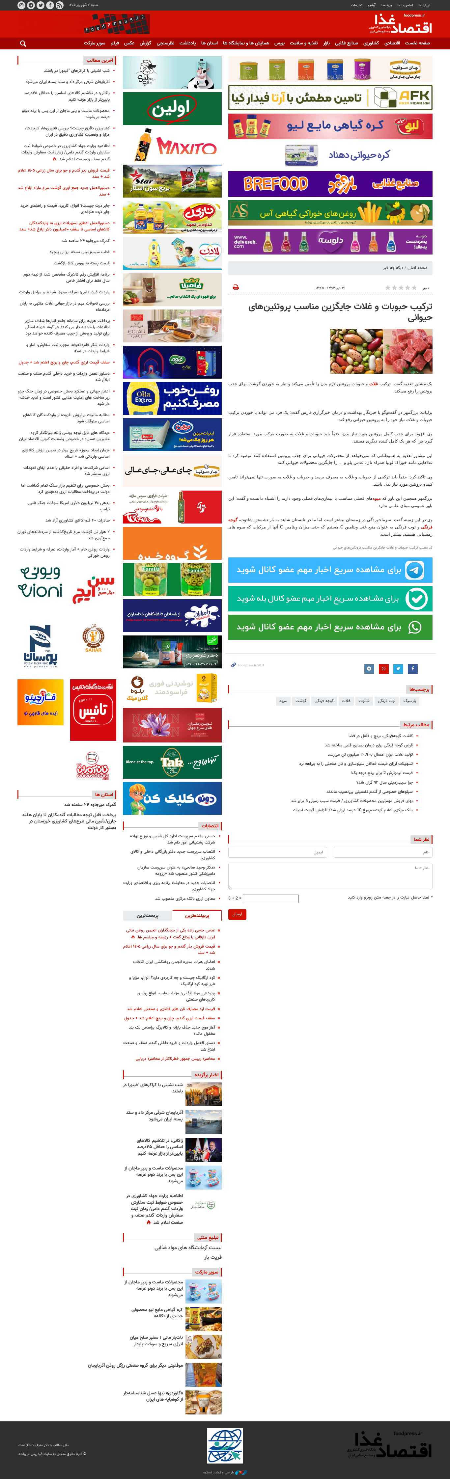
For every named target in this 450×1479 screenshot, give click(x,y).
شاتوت (364, 701)
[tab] (197, 915)
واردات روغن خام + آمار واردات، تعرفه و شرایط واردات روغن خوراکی (65, 552)
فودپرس (396, 24)
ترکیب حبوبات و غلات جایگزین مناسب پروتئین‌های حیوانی (340, 312)
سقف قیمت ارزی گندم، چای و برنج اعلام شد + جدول (169, 1018)
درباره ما (424, 5)
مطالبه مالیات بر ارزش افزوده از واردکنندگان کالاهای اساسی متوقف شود (66, 418)
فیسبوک (50, 5)
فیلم (115, 43)
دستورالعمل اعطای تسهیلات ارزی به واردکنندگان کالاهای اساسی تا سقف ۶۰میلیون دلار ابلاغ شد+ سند (64, 226)
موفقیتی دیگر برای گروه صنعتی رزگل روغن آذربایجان (135, 1365)
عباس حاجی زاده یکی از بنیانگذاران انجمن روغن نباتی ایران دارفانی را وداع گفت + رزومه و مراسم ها (170, 934)
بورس (279, 43)
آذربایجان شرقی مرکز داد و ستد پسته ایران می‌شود (154, 1116)
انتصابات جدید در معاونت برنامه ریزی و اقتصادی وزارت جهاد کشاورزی (169, 886)
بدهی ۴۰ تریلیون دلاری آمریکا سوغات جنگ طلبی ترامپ (69, 506)
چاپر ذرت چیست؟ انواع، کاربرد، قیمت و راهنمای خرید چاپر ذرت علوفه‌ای (65, 208)
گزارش (146, 43)
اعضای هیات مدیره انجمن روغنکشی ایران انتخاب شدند (174, 965)
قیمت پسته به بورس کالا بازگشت (82, 263)
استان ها (209, 43)
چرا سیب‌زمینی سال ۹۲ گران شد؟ (384, 782)
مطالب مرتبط (416, 725)
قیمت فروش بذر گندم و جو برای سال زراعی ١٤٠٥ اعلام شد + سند (169, 949)
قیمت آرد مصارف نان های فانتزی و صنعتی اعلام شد (171, 1009)
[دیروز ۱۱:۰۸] (203, 1150)
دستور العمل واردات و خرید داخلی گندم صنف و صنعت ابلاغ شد (169, 1046)
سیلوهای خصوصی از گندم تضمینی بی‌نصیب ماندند (369, 792)
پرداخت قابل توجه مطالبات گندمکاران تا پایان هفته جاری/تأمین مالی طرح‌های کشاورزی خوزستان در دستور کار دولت (69, 822)
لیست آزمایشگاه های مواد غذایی (188, 1248)
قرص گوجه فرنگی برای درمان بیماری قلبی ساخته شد (369, 745)
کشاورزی (371, 43)
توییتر (40, 5)
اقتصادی (392, 43)
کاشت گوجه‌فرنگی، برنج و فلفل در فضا (381, 736)
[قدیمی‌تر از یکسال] (203, 1402)
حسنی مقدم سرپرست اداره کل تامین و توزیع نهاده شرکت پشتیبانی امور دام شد (172, 839)
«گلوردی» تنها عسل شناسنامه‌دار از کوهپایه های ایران (153, 1397)
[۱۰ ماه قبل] (203, 1375)
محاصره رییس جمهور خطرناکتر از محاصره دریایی (175, 1059)
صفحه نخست (417, 43)
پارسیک (410, 701)
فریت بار (213, 1257)
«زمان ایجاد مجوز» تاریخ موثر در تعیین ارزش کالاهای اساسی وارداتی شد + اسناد (66, 453)
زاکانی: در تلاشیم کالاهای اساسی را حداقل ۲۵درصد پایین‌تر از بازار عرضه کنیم (160, 1147)
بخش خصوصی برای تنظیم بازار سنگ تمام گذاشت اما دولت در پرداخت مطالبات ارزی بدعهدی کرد (65, 488)
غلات (373, 383)
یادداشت (188, 43)
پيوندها (386, 5)
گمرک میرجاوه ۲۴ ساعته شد (86, 241)
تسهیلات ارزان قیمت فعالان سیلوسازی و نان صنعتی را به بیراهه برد (356, 764)
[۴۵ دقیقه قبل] (203, 1094)
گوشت (300, 701)
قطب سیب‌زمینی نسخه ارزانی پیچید (79, 252)
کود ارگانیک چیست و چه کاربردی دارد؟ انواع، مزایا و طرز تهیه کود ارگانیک (172, 981)
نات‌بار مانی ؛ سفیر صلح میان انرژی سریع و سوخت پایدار (156, 1341)
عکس (129, 43)
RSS (60, 5)
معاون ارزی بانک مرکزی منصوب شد (185, 899)
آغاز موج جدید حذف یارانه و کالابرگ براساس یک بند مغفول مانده (172, 1030)
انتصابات (210, 826)
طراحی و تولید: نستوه (219, 1472)
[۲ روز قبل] (203, 1205)
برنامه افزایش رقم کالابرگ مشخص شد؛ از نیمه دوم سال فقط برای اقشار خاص (66, 277)
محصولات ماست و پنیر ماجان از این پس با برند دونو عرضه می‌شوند (154, 1175)
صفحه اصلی (417, 268)
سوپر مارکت (94, 43)
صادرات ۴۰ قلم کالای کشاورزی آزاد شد (77, 520)
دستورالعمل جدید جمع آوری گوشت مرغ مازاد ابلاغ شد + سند (64, 191)
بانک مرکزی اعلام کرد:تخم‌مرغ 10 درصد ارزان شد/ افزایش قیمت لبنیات (353, 810)
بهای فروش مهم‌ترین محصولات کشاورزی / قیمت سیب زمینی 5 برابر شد (352, 801)
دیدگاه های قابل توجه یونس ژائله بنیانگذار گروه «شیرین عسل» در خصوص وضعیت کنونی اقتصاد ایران (64, 436)
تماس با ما (405, 5)
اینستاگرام (21, 5)
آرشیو (372, 5)
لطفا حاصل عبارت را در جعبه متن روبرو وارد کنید (390, 898)
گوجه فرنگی (324, 701)
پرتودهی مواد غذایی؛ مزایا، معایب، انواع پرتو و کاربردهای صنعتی (176, 996)
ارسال (237, 914)
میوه (283, 701)
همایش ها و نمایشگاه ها (246, 43)
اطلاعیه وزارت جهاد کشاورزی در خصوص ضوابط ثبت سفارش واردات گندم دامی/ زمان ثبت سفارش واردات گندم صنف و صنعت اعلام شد (154, 1209)
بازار (326, 43)
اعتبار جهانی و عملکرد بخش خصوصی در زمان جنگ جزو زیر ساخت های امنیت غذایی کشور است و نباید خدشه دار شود (64, 397)
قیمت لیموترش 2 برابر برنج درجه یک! (382, 773)
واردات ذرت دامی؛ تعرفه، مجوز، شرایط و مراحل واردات (64, 292)
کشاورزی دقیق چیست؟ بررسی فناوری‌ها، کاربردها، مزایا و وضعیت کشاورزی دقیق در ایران (67, 131)
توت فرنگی (386, 701)
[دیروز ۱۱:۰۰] (203, 1178)
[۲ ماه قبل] (203, 1319)
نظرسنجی (165, 43)
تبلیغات (356, 5)
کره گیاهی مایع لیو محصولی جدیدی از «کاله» (157, 1313)
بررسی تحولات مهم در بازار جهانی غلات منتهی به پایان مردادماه (65, 306)
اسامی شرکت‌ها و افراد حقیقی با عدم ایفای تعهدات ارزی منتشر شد (66, 471)
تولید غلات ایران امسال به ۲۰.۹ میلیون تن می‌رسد (370, 754)
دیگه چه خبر (393, 268)
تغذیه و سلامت (304, 43)
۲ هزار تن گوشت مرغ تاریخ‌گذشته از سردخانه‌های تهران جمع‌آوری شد (63, 535)
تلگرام (31, 5)
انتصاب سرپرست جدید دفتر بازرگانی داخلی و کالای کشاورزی (172, 854)
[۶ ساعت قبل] (203, 1122)
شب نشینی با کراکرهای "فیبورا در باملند (153, 1088)
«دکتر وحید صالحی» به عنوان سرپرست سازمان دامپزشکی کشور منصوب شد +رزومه (176, 870)
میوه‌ (377, 498)
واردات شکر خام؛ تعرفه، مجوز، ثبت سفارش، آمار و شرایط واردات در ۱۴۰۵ (68, 348)
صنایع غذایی (346, 43)
